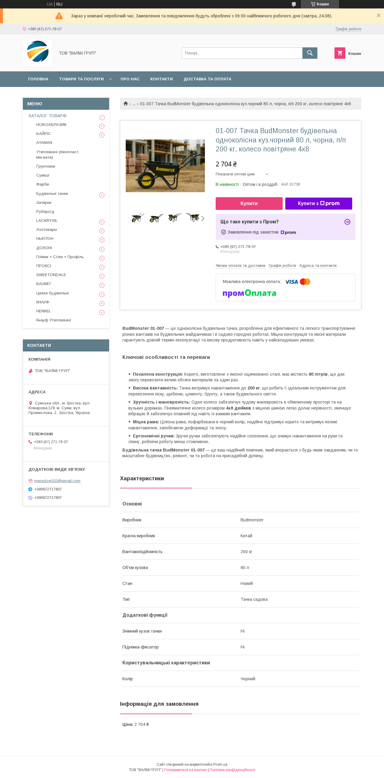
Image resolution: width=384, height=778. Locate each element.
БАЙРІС (43, 133)
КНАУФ (42, 302)
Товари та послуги (81, 79)
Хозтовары (46, 229)
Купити (249, 203)
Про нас (130, 79)
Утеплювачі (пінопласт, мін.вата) (57, 154)
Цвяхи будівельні (52, 293)
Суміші (42, 175)
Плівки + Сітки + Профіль (60, 257)
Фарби (42, 184)
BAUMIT (43, 284)
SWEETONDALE (51, 275)
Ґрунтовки (45, 166)
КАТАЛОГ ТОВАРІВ (48, 115)
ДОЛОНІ (44, 248)
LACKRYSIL (47, 220)
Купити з (308, 203)
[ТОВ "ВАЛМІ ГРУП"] (37, 63)
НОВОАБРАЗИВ (51, 124)
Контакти (161, 79)
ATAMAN (44, 142)
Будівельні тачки (52, 193)
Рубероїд (45, 211)
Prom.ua (220, 764)
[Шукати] (309, 53)
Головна (38, 79)
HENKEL (43, 311)
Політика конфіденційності (232, 770)
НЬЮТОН (44, 238)
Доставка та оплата (207, 79)
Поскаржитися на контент (185, 770)
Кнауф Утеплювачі (53, 320)
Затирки (43, 202)
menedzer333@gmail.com (57, 480)
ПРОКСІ (43, 266)
